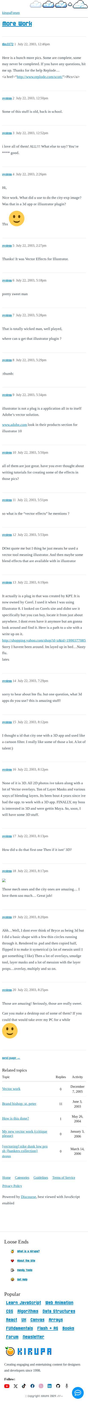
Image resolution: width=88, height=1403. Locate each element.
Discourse (28, 1197)
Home (6, 1177)
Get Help (22, 1279)
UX (23, 1319)
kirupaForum (11, 13)
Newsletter (33, 1337)
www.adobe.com (14, 425)
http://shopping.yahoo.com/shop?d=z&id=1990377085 (44, 640)
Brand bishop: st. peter (19, 1104)
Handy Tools (24, 1270)
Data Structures (59, 1311)
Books (68, 1328)
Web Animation (59, 1302)
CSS (9, 1311)
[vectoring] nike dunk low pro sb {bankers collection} (25, 1148)
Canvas (37, 1319)
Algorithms (27, 1311)
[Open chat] (78, 1393)
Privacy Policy (12, 1186)
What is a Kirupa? (28, 1251)
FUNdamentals (19, 1328)
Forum (12, 1337)
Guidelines (41, 1177)
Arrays (56, 1319)
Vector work (11, 1089)
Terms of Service (63, 1177)
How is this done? (15, 1118)
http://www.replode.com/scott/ (40, 77)
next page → (11, 1058)
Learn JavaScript (23, 1302)
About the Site (26, 1260)
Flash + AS (47, 1328)
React (11, 1319)
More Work (17, 24)
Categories (22, 1177)
